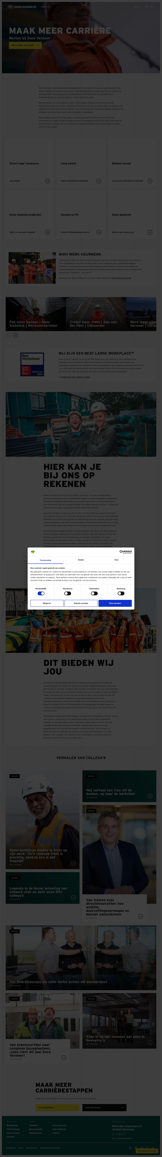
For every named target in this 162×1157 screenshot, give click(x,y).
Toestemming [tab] (45, 560)
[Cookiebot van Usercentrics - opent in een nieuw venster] (121, 552)
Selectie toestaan (81, 603)
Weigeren (47, 603)
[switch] (67, 593)
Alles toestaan (115, 603)
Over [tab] (117, 560)
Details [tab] (81, 560)
